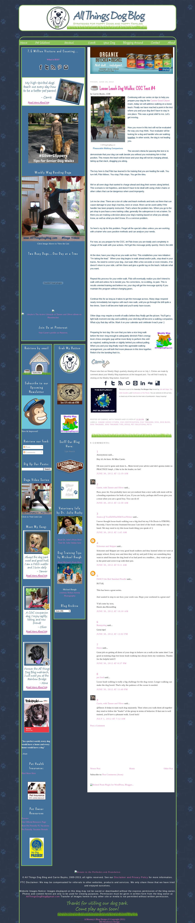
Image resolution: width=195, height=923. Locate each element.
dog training (97, 424)
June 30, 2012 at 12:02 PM (112, 634)
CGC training (147, 422)
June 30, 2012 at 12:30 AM (112, 503)
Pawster (25, 818)
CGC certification (129, 422)
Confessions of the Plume (140, 393)
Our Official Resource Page (34, 822)
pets (149, 424)
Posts (27, 447)
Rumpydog (102, 625)
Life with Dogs (164, 389)
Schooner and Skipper (106, 546)
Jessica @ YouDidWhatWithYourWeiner (114, 517)
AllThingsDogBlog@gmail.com (43, 896)
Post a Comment (97, 725)
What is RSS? (53, 59)
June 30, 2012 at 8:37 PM (111, 663)
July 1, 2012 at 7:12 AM (111, 719)
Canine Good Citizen (160, 100)
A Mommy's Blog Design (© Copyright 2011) (104, 919)
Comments (30, 452)
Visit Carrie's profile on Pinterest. (53, 333)
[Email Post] (146, 419)
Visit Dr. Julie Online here (69, 543)
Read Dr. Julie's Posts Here (70, 540)
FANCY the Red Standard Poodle (111, 579)
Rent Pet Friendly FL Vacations (35, 826)
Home (132, 768)
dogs (127, 424)
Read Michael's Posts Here (70, 562)
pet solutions (138, 424)
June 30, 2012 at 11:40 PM (112, 689)
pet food (100, 677)
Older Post (168, 768)
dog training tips (114, 424)
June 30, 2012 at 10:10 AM (112, 611)
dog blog (165, 422)
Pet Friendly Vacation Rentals (35, 829)
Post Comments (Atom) (112, 774)
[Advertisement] (111, 747)
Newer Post (95, 768)
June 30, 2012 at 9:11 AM (112, 565)
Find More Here (29, 773)
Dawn (99, 648)
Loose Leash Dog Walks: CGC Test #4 (127, 88)
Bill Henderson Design (109, 922)
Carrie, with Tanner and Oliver (110, 487)
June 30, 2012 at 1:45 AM (112, 532)
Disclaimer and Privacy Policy (131, 877)
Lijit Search (70, 451)
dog (157, 422)
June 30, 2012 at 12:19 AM (112, 473)
